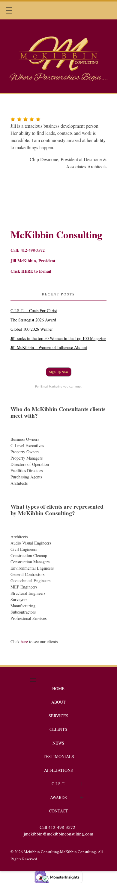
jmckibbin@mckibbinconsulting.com (58, 834)
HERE (27, 271)
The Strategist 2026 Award (33, 320)
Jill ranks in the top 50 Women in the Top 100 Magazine (58, 338)
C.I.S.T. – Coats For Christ (33, 310)
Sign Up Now (58, 371)
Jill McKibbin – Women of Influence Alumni (48, 347)
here (24, 641)
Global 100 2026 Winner (31, 329)
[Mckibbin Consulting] (58, 55)
